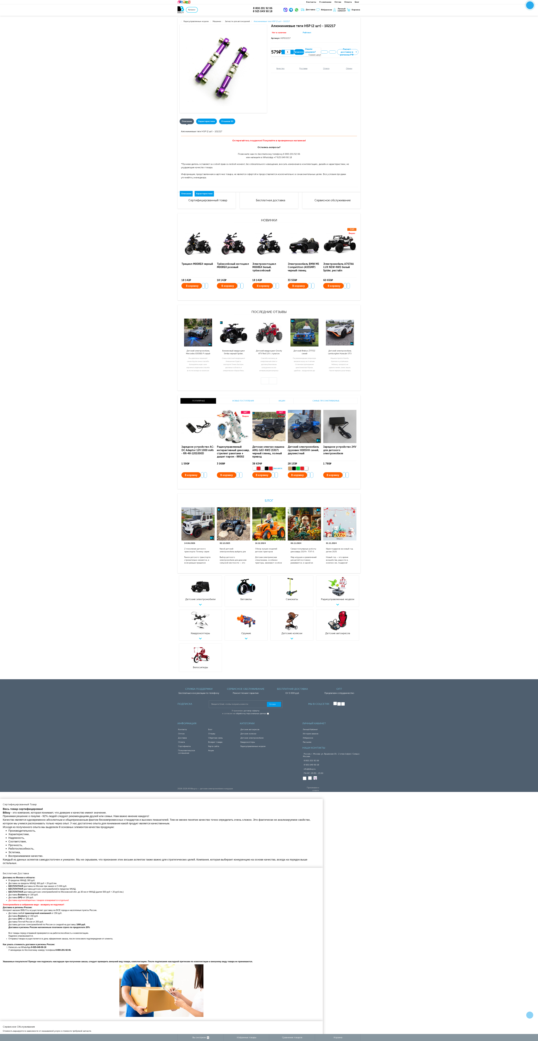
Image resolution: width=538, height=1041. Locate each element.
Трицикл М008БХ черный (197, 263)
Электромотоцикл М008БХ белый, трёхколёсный (264, 267)
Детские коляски (248, 733)
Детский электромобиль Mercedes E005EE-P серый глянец (198, 352)
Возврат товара (215, 742)
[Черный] (267, 468)
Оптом (337, 2)
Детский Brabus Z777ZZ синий (304, 352)
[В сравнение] (332, 52)
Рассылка (307, 742)
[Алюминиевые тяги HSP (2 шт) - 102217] (223, 68)
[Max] (286, 10)
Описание (187, 121)
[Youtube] (343, 704)
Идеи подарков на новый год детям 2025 (339, 550)
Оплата (348, 2)
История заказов (310, 733)
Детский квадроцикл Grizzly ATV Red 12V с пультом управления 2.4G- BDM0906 (269, 352)
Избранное (326, 10)
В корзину (192, 285)
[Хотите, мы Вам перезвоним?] (530, 5)
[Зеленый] (298, 468)
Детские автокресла (249, 729)
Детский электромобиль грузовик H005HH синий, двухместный (303, 450)
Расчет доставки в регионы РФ (348, 52)
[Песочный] (290, 468)
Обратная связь (215, 738)
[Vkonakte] (335, 703)
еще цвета (277, 468)
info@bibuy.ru (310, 769)
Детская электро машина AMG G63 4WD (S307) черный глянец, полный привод (268, 451)
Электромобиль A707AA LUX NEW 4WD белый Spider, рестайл (338, 267)
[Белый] (254, 468)
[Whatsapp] (297, 10)
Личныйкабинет (342, 10)
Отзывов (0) (227, 121)
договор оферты (251, 711)
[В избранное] (324, 52)
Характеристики (206, 121)
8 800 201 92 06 (311, 760)
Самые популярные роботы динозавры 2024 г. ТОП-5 (303, 550)
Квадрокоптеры (247, 742)
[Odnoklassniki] (339, 704)
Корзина (356, 10)
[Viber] (315, 778)
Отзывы (211, 733)
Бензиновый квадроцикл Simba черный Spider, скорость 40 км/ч (233, 352)
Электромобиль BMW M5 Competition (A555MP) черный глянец (303, 267)
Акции (211, 750)
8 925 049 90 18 (311, 765)
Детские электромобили (252, 738)
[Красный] (302, 468)
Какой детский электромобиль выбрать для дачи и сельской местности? (233, 550)
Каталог (191, 10)
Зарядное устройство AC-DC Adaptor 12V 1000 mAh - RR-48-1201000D (197, 450)
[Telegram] (291, 10)
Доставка (310, 9)
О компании (325, 2)
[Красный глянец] (258, 468)
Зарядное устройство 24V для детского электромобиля (339, 450)
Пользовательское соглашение (186, 751)
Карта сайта (213, 746)
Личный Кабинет (310, 729)
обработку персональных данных (251, 713)
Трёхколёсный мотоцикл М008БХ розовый (233, 265)
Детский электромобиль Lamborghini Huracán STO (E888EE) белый (340, 352)
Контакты (311, 2)
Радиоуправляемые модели (252, 746)
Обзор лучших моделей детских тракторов (266, 550)
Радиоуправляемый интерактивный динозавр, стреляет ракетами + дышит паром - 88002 (233, 451)
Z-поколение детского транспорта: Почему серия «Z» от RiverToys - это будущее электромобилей (196, 550)
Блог (357, 2)
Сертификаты (184, 746)
